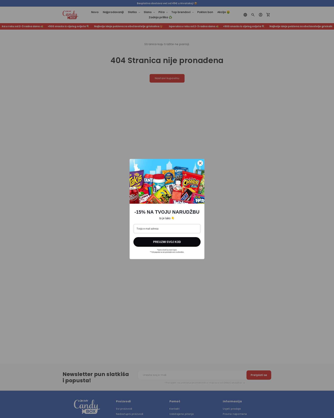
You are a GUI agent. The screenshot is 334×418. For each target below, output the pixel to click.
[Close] (200, 163)
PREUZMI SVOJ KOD (167, 241)
